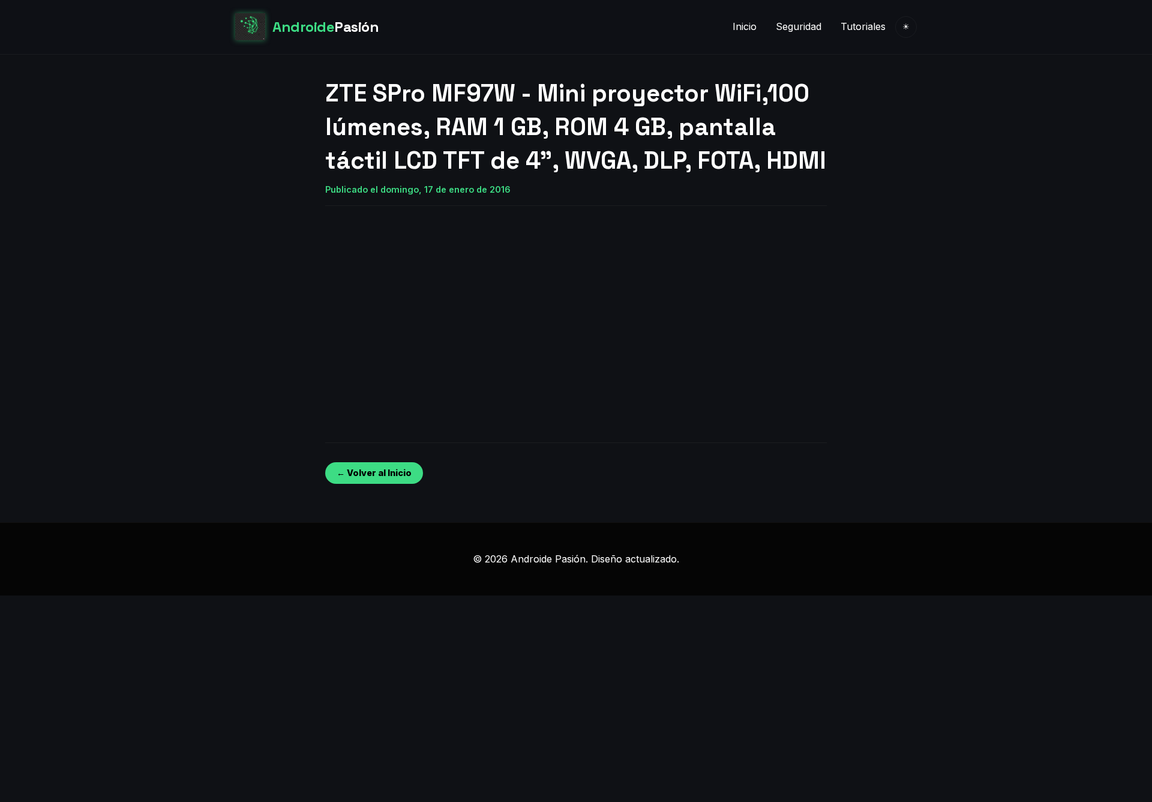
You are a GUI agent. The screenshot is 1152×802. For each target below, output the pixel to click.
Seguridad (798, 26)
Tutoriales (863, 26)
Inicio (745, 26)
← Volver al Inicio (374, 473)
